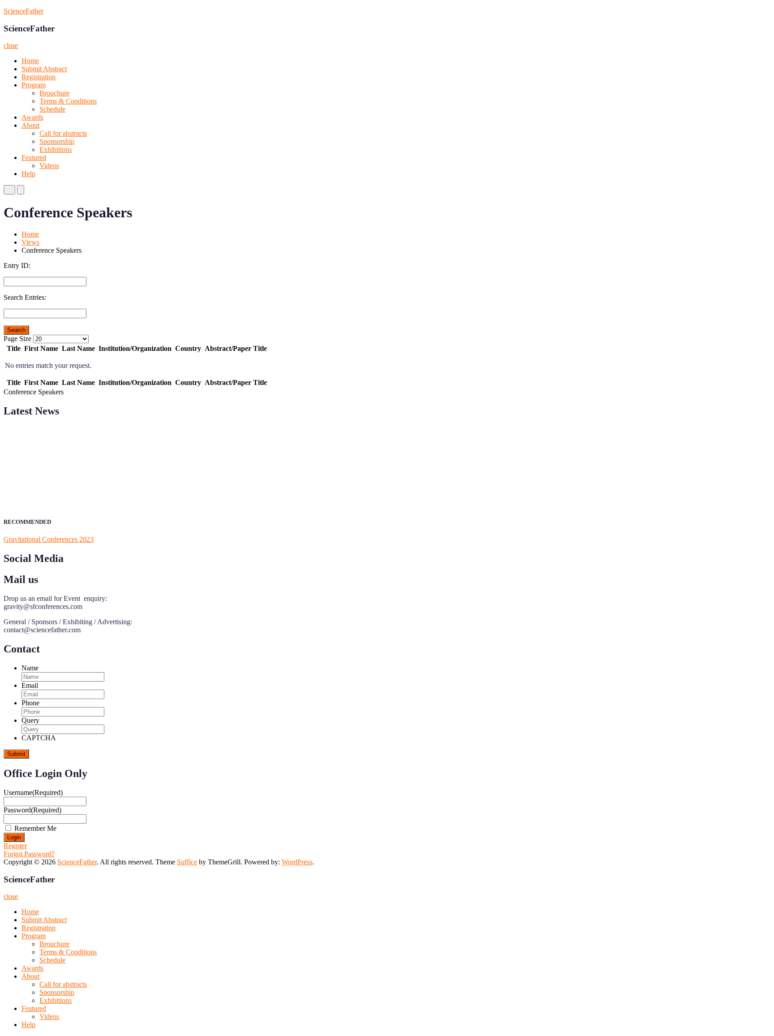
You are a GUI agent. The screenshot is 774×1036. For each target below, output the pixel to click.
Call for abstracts (63, 133)
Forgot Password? (29, 854)
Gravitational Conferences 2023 (49, 539)
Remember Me (35, 828)
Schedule (52, 109)
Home (30, 61)
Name (30, 668)
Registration (39, 77)
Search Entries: (25, 297)
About (30, 125)
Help (28, 173)
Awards (32, 117)
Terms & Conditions (68, 101)
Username (33, 792)
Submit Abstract (44, 69)
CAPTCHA (39, 738)
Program (34, 85)
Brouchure (54, 93)
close (11, 45)
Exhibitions (55, 149)
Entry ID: (17, 265)
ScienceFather (23, 11)
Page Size (17, 338)
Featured (34, 157)
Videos (49, 165)
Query (30, 720)
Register (15, 846)
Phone (30, 703)
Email (30, 685)
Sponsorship (56, 141)
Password (32, 810)
